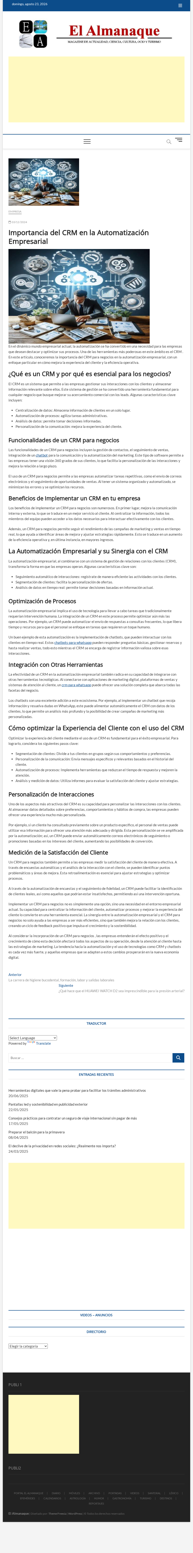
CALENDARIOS (52, 1498)
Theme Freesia (57, 1513)
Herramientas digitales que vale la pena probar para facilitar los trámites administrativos (77, 1090)
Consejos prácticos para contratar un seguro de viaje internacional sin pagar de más (72, 1118)
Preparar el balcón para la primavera (36, 1132)
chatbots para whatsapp (73, 642)
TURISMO (145, 1498)
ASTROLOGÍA (78, 1498)
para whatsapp (79, 685)
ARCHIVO (94, 1493)
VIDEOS (134, 1493)
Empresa (14, 211)
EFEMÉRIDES (27, 1498)
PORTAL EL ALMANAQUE (28, 1493)
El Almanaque (18, 1513)
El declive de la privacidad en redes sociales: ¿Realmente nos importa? (62, 1146)
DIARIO (56, 1493)
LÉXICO (173, 1493)
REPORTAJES (96, 1503)
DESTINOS (166, 1498)
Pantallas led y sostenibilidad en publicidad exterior (48, 1104)
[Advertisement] (96, 89)
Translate (43, 1043)
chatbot (42, 455)
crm (65, 685)
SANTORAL (154, 1493)
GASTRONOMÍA (122, 1498)
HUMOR (99, 1498)
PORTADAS (115, 1493)
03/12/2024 (19, 222)
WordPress (75, 1513)
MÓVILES (74, 1493)
